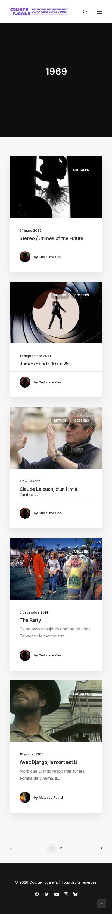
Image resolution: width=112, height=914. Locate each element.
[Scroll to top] (101, 903)
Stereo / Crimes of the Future (51, 238)
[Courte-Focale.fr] (40, 11)
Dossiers (81, 295)
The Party (30, 620)
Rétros (60, 295)
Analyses (81, 551)
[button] (99, 11)
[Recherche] (83, 11)
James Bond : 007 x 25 (44, 364)
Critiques (81, 170)
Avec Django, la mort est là (49, 762)
